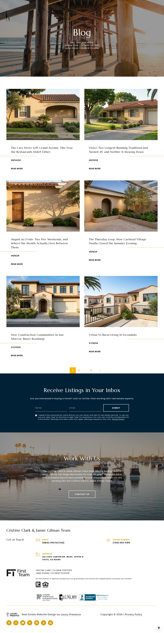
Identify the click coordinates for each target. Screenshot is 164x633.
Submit (116, 408)
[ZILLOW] (50, 622)
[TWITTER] (29, 622)
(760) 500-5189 (121, 542)
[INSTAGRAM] (15, 622)
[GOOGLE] (36, 622)
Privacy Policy (118, 419)
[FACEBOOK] (9, 622)
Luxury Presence (71, 614)
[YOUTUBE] (22, 622)
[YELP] (43, 622)
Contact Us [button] (82, 494)
